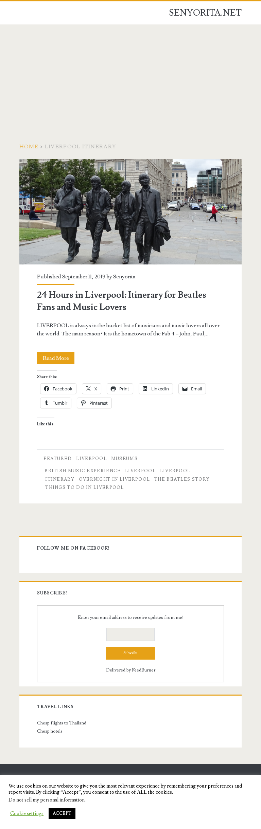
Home (28, 146)
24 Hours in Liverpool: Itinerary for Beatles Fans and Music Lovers (130, 211)
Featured (58, 458)
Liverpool (91, 458)
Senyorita (124, 276)
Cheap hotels (50, 731)
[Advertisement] (130, 75)
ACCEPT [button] (62, 813)
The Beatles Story (182, 479)
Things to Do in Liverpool (84, 487)
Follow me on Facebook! (73, 548)
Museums (124, 458)
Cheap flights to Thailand (61, 723)
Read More (58, 359)
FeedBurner (143, 670)
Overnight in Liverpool (114, 479)
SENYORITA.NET (205, 13)
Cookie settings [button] (27, 814)
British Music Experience (83, 471)
